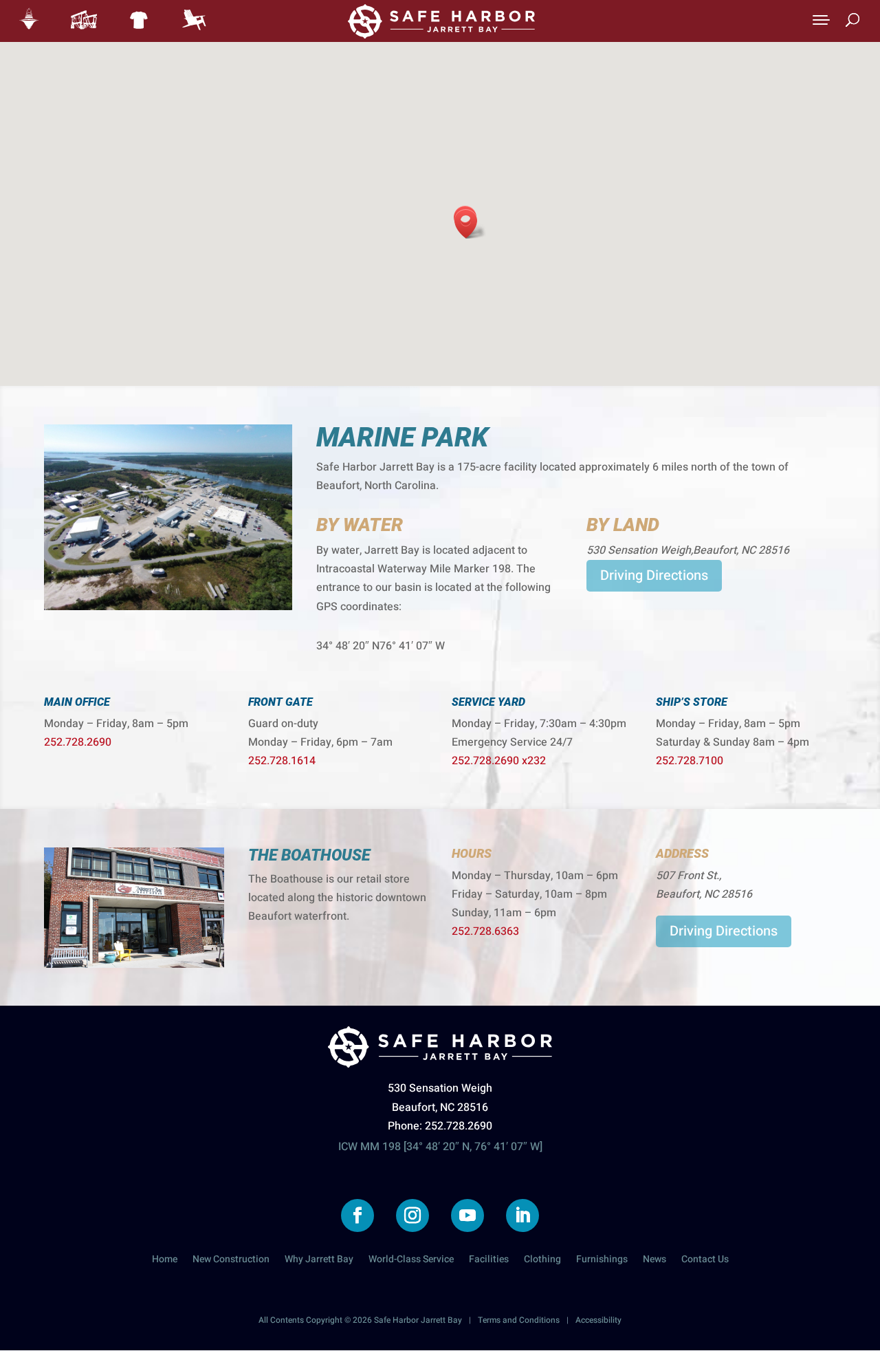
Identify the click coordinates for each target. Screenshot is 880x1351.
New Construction (231, 1260)
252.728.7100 (689, 761)
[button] (470, 224)
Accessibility (598, 1320)
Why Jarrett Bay (319, 1260)
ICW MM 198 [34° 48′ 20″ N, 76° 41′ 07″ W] (440, 1146)
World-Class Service (411, 1260)
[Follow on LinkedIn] (522, 1215)
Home (164, 1260)
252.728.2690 (77, 742)
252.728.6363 (485, 931)
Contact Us (705, 1260)
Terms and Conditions (519, 1320)
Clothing (542, 1260)
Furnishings (602, 1260)
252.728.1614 (282, 761)
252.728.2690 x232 (499, 761)
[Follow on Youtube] (467, 1215)
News (654, 1260)
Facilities (489, 1260)
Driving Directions (654, 575)
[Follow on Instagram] (412, 1215)
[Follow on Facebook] (357, 1215)
